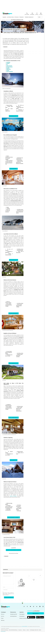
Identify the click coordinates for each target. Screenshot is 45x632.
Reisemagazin (8, 19)
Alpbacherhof (8, 69)
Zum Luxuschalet (13, 259)
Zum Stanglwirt (13, 168)
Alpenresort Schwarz (9, 71)
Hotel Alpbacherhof (13, 417)
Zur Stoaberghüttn (13, 363)
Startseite (3, 19)
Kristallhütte (8, 62)
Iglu (7, 64)
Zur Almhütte (13, 460)
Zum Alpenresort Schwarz (13, 517)
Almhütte (7, 70)
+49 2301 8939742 (24, 626)
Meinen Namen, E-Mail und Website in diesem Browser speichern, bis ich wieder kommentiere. (8, 594)
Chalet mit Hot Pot (9, 65)
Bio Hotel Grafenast (9, 66)
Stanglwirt (7, 63)
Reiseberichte (6, 556)
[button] (35, 613)
